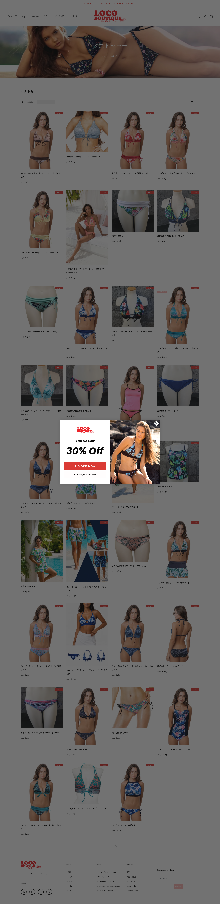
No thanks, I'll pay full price (85, 475)
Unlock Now (85, 466)
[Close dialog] (156, 423)
